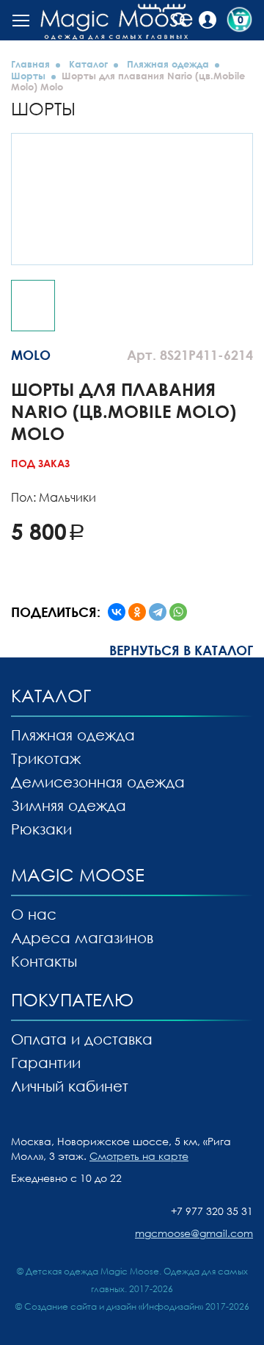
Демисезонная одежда (98, 781)
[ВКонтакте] (116, 612)
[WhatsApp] (178, 612)
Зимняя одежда (68, 805)
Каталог (88, 64)
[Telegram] (157, 612)
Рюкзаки (41, 828)
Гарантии (46, 1062)
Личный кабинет (69, 1086)
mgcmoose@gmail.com (194, 1233)
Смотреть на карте (138, 1156)
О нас (33, 914)
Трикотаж (46, 758)
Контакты (44, 961)
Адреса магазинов (82, 937)
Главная (30, 64)
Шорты (28, 76)
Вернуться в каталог (181, 650)
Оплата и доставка (82, 1038)
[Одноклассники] (137, 612)
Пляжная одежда (168, 64)
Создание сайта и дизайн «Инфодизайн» (113, 1306)
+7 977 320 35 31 (212, 1211)
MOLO (31, 355)
